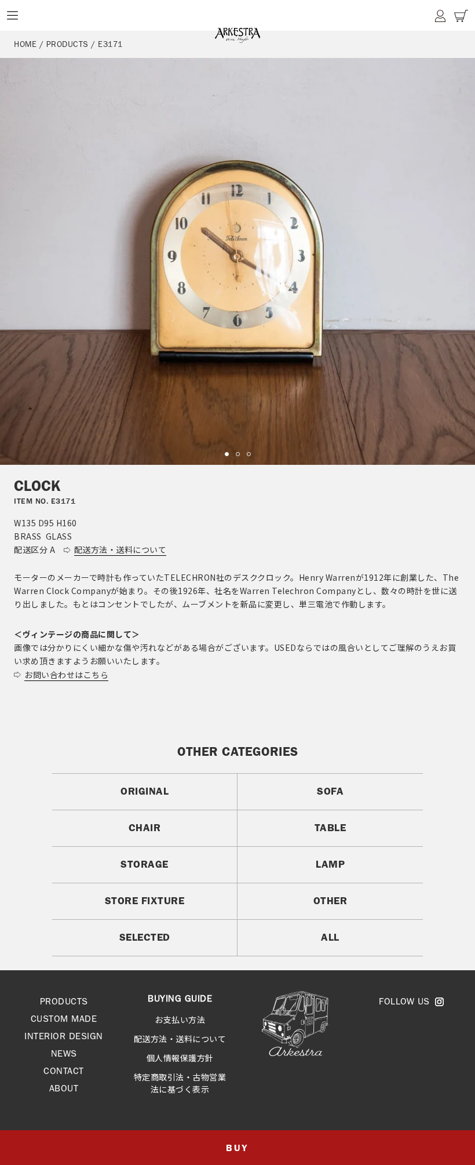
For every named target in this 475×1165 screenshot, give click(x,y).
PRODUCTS (64, 1001)
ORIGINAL (144, 791)
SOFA (330, 791)
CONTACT (63, 1070)
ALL (330, 937)
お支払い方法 (180, 1019)
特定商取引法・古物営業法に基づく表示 (180, 1083)
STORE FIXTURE (145, 900)
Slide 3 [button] (249, 454)
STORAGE (144, 864)
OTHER (330, 900)
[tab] (227, 454)
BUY (237, 1147)
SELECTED (144, 937)
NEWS (64, 1053)
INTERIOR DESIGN (63, 1036)
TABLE (330, 827)
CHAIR (145, 827)
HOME (25, 44)
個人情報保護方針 (180, 1058)
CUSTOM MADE (64, 1018)
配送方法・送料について (180, 1038)
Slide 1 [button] (227, 454)
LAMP (330, 864)
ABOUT (64, 1088)
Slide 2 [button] (238, 454)
